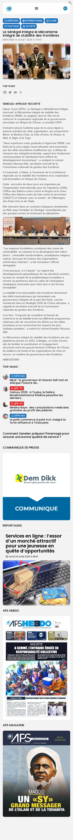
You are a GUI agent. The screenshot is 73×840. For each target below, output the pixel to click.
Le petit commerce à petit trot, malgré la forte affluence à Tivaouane (38, 421)
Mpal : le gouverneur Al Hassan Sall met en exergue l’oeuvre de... (39, 381)
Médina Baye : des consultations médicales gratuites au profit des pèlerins (39, 409)
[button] (70, 4)
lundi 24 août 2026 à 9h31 (23, 556)
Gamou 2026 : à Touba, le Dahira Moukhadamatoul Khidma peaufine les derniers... (36, 395)
